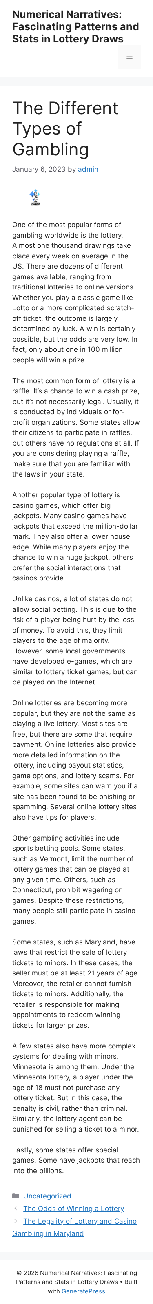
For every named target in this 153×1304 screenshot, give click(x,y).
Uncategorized (47, 1196)
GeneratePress (83, 1291)
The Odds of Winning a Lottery (73, 1209)
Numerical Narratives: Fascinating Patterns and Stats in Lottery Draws (75, 26)
